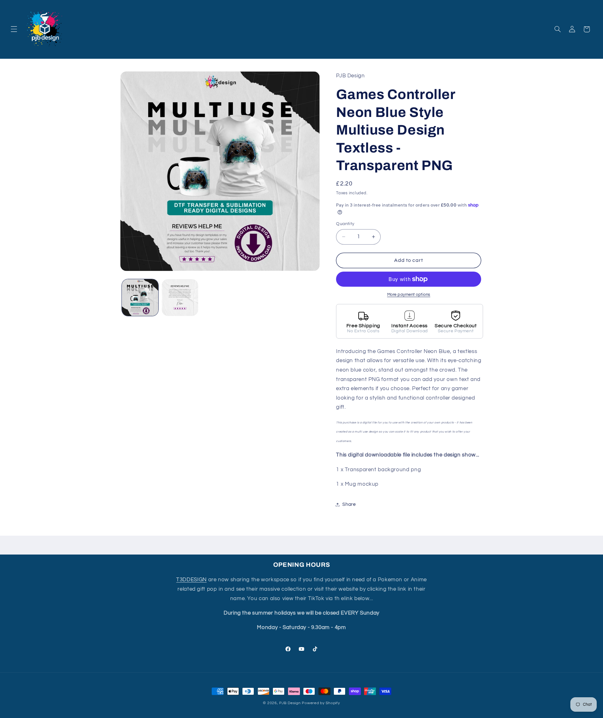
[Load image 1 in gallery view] (140, 297)
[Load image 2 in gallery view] (180, 297)
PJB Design (290, 703)
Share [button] (349, 504)
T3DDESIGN (191, 580)
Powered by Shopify (321, 703)
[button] (14, 29)
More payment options (409, 295)
